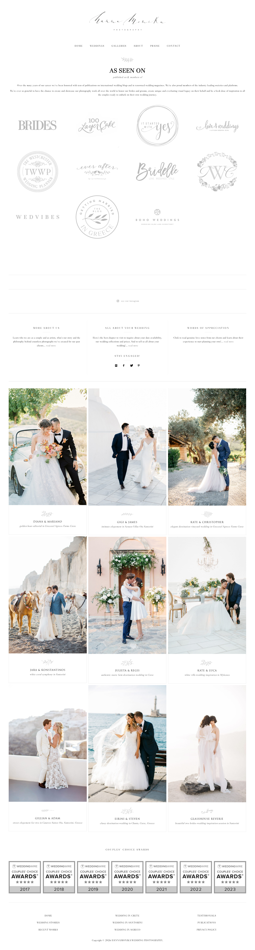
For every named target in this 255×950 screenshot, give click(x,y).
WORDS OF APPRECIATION (208, 328)
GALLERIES (119, 45)
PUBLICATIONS (207, 922)
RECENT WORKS (48, 929)
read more (51, 345)
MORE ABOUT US (46, 328)
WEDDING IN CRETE (127, 915)
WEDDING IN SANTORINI (127, 922)
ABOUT (138, 45)
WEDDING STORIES (48, 922)
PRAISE (155, 45)
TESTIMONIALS (206, 915)
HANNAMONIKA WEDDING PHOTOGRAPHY (137, 940)
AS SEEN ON (128, 73)
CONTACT (173, 45)
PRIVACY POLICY (207, 929)
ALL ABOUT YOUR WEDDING (127, 328)
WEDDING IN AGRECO (127, 929)
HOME (79, 45)
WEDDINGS (97, 45)
